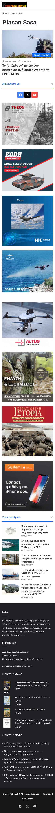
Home (7, 13)
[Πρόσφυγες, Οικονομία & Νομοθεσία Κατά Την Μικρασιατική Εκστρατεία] (10, 530)
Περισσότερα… (18, 635)
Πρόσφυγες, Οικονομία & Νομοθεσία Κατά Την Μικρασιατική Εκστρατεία (34, 529)
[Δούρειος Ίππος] (14, 4)
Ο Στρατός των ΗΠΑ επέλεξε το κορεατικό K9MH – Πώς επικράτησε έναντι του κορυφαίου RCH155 (28, 778)
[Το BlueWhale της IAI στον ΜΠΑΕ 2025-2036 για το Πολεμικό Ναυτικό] (10, 574)
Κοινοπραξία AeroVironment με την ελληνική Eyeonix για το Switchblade (36, 558)
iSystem (29, 798)
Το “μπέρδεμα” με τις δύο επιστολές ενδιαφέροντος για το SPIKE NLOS (26, 70)
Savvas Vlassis (11, 61)
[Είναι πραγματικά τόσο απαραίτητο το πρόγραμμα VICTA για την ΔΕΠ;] (10, 545)
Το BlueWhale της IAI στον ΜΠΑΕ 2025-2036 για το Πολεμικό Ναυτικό (34, 573)
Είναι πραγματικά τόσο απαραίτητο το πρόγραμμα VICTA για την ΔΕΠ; (35, 544)
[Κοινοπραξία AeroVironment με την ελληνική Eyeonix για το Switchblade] (10, 559)
